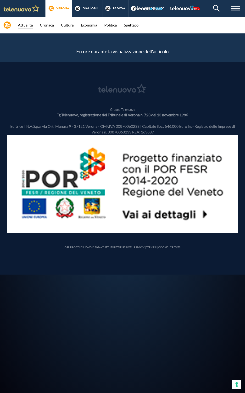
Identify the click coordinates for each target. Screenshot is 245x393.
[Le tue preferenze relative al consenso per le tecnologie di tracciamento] (236, 384)
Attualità (25, 25)
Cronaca (47, 25)
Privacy (139, 247)
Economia (89, 25)
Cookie (163, 247)
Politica (110, 25)
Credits (175, 247)
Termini (151, 247)
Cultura (67, 25)
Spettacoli (132, 25)
